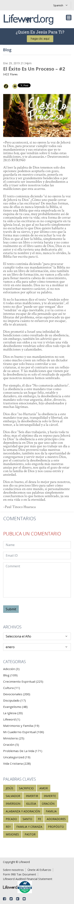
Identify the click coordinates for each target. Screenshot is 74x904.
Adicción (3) (11, 669)
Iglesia (31, 803)
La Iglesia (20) (13, 713)
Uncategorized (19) (16, 757)
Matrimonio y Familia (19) (21, 726)
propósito (56, 827)
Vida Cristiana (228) (17, 763)
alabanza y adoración (23, 811)
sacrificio (26, 788)
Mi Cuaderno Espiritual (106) (23, 732)
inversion (13, 803)
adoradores (56, 819)
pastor (30, 834)
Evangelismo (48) (15, 707)
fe (39, 819)
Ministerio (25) (13, 738)
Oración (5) (11, 744)
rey (8, 827)
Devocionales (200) (16, 694)
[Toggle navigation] (68, 17)
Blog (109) (10, 675)
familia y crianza (29, 827)
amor (43, 788)
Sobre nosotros (13, 870)
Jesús (9, 788)
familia (51, 811)
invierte (50, 796)
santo (27, 819)
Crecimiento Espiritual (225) (23, 681)
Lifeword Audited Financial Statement (27, 879)
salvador (13, 796)
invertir (32, 796)
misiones (12, 834)
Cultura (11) (11, 688)
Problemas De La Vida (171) (22, 751)
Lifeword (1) (11, 719)
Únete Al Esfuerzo (39, 870)
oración (48, 803)
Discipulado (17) (14, 700)
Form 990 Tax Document (19, 874)
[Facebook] (6, 86)
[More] (14, 86)
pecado (11, 819)
